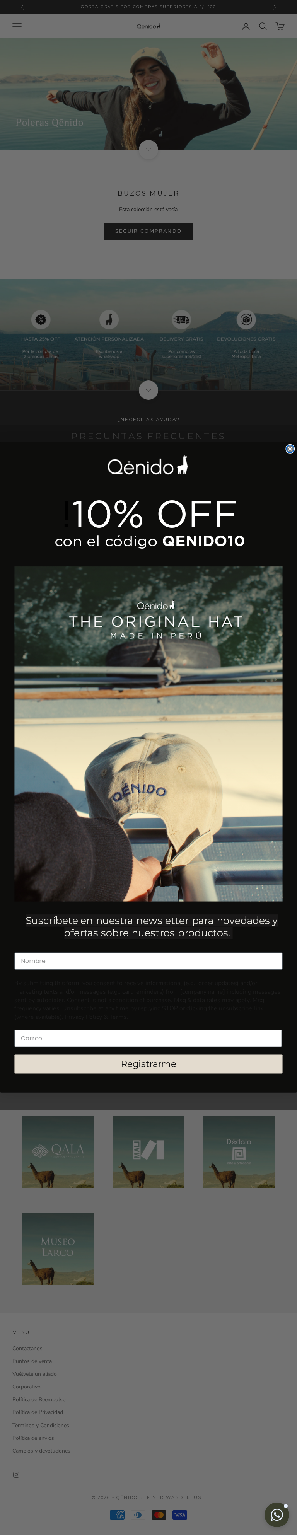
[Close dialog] (290, 449)
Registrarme (148, 1064)
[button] (277, 1515)
